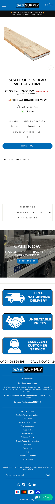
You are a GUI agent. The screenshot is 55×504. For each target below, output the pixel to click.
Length (13, 121)
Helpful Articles (27, 411)
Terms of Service (27, 426)
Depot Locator (27, 459)
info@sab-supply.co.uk (27, 383)
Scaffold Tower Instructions (27, 415)
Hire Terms (27, 419)
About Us (27, 444)
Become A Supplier (27, 456)
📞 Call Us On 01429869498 (28, 94)
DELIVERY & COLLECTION (27, 212)
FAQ (27, 452)
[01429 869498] (27, 254)
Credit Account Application (27, 441)
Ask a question (27, 218)
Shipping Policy (27, 437)
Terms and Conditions (27, 422)
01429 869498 (27, 378)
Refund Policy (27, 433)
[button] (43, 497)
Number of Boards (33, 121)
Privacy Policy (27, 430)
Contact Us (27, 448)
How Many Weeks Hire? (27, 132)
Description (27, 207)
